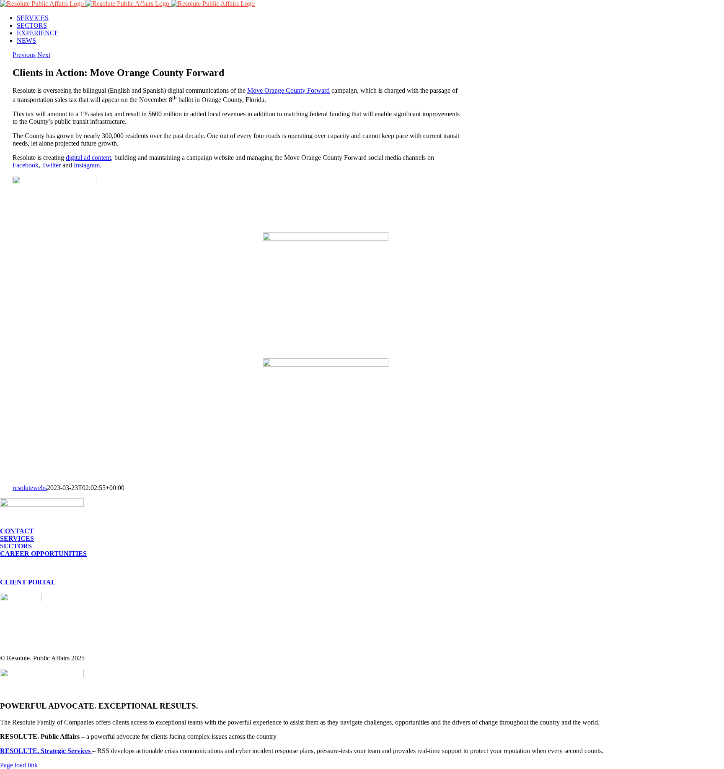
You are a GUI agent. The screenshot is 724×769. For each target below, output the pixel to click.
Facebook (26, 165)
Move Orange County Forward (288, 90)
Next (43, 54)
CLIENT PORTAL (28, 582)
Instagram (86, 165)
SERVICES (17, 538)
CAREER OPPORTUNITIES (43, 553)
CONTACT (17, 530)
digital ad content (88, 157)
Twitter (51, 165)
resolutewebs (30, 487)
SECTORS (16, 546)
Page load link (19, 765)
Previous (24, 54)
